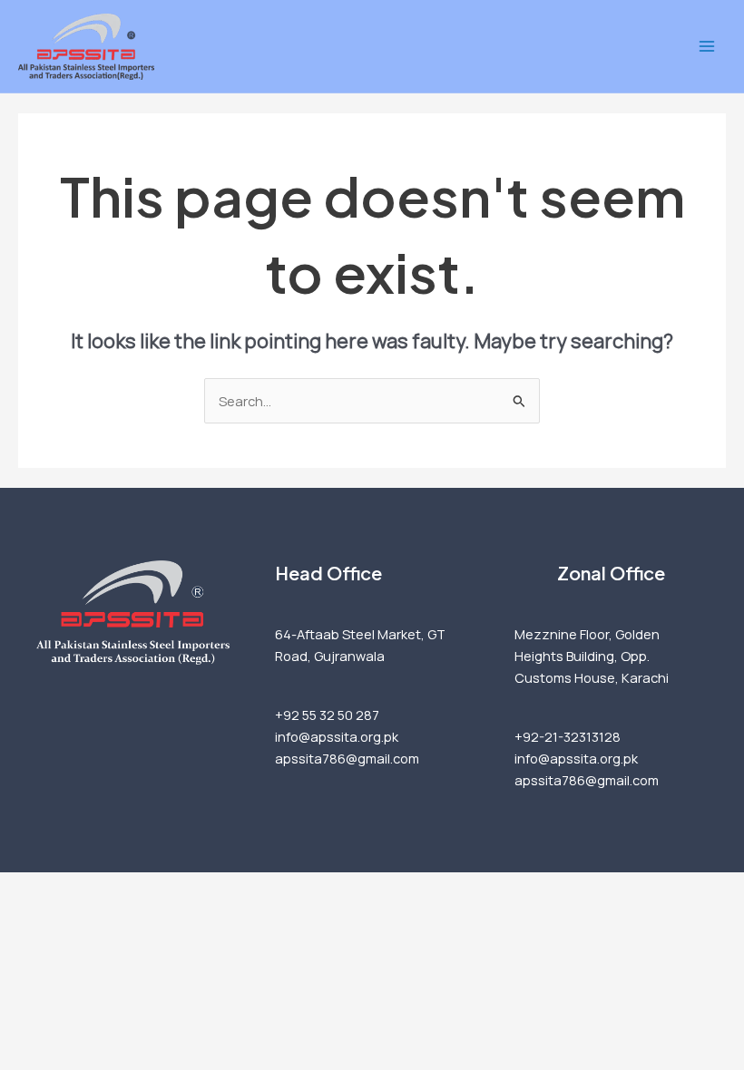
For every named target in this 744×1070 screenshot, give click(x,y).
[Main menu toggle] (707, 46)
